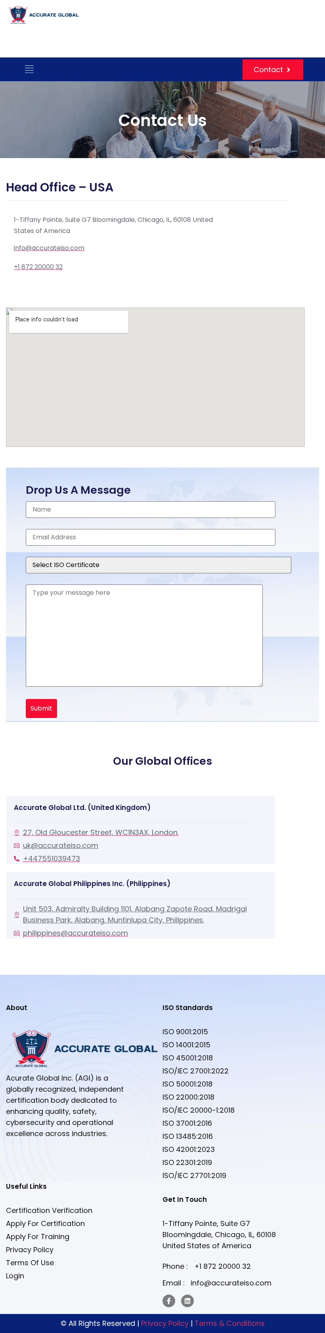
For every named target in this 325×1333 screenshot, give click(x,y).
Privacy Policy (166, 1323)
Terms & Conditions (230, 1323)
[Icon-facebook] (168, 1301)
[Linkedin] (187, 1301)
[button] (29, 69)
